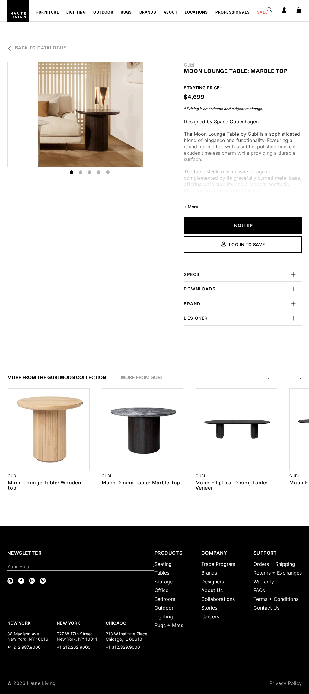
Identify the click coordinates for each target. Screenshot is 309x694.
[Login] (284, 10)
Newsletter (24, 553)
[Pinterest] (43, 581)
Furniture (47, 12)
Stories (209, 608)
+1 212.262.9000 (74, 647)
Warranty (263, 581)
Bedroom (164, 599)
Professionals (232, 12)
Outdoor (103, 12)
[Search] (269, 10)
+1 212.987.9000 (24, 647)
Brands (147, 12)
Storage (163, 581)
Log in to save (247, 244)
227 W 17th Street (74, 633)
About (170, 12)
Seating (163, 564)
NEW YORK (19, 622)
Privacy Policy (285, 683)
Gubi (189, 64)
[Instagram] (10, 581)
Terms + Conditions (275, 599)
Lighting (76, 12)
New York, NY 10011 (77, 639)
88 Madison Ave (23, 633)
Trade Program (218, 564)
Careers (210, 616)
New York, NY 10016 (27, 639)
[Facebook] (21, 581)
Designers (212, 581)
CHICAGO (116, 622)
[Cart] (298, 10)
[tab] (56, 377)
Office (161, 590)
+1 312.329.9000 (123, 647)
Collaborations (218, 599)
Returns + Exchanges (277, 573)
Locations (196, 12)
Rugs (126, 12)
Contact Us (266, 608)
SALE (262, 12)
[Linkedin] (32, 581)
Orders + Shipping (274, 564)
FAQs (259, 590)
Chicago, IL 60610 (124, 639)
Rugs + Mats (168, 625)
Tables (161, 573)
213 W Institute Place (126, 633)
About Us (212, 590)
